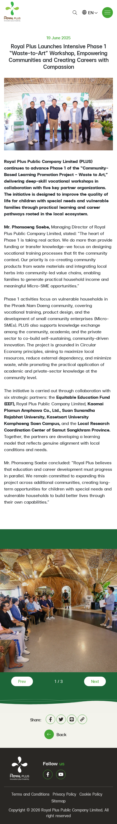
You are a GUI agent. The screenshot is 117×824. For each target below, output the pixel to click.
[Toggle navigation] (107, 12)
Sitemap (58, 801)
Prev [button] (22, 681)
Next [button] (95, 681)
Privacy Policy (64, 794)
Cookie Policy (90, 794)
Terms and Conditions (30, 794)
